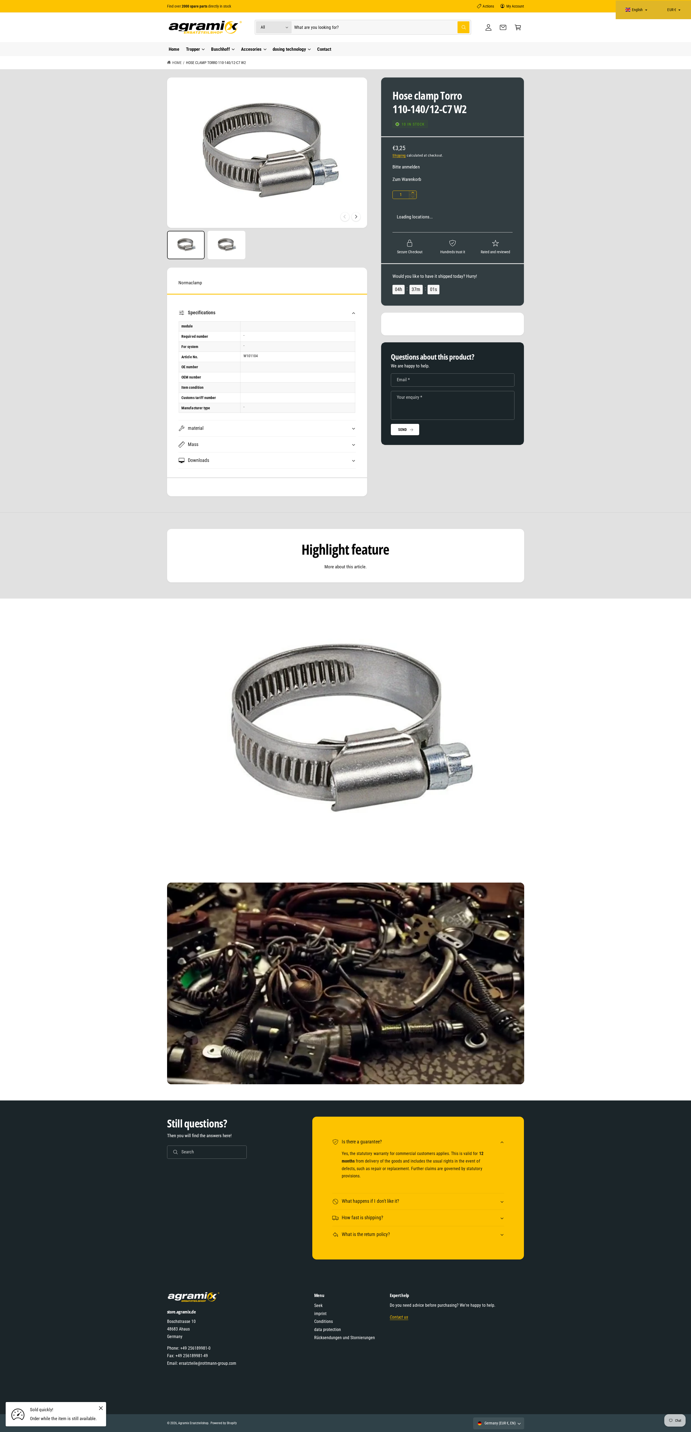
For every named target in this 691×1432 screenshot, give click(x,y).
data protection (327, 1329)
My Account (515, 6)
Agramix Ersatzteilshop (193, 1423)
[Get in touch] (503, 27)
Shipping (399, 155)
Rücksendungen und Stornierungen (344, 1337)
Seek (318, 1305)
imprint (320, 1313)
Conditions (323, 1321)
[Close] (100, 1408)
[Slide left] (345, 216)
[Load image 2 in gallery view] (226, 245)
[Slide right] (356, 216)
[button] (517, 27)
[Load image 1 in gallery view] (186, 245)
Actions (488, 6)
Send (402, 429)
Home (177, 62)
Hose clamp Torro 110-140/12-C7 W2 (216, 62)
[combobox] (382, 27)
